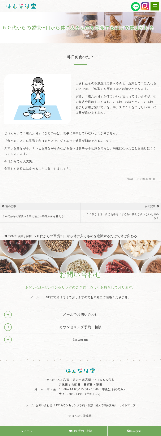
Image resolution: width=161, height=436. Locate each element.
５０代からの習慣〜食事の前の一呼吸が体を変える (33, 216)
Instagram (80, 339)
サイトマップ (127, 405)
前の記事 (10, 206)
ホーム (30, 405)
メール (28, 430)
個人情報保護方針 (106, 405)
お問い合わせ (44, 405)
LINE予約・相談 (82, 430)
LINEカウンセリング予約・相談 (73, 405)
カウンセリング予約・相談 (80, 327)
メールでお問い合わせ (80, 314)
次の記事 (150, 206)
